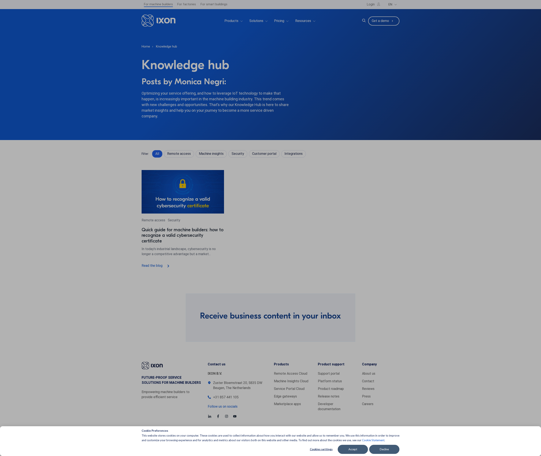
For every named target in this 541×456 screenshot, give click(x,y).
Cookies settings (321, 449)
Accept (352, 449)
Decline (384, 449)
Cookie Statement (373, 440)
